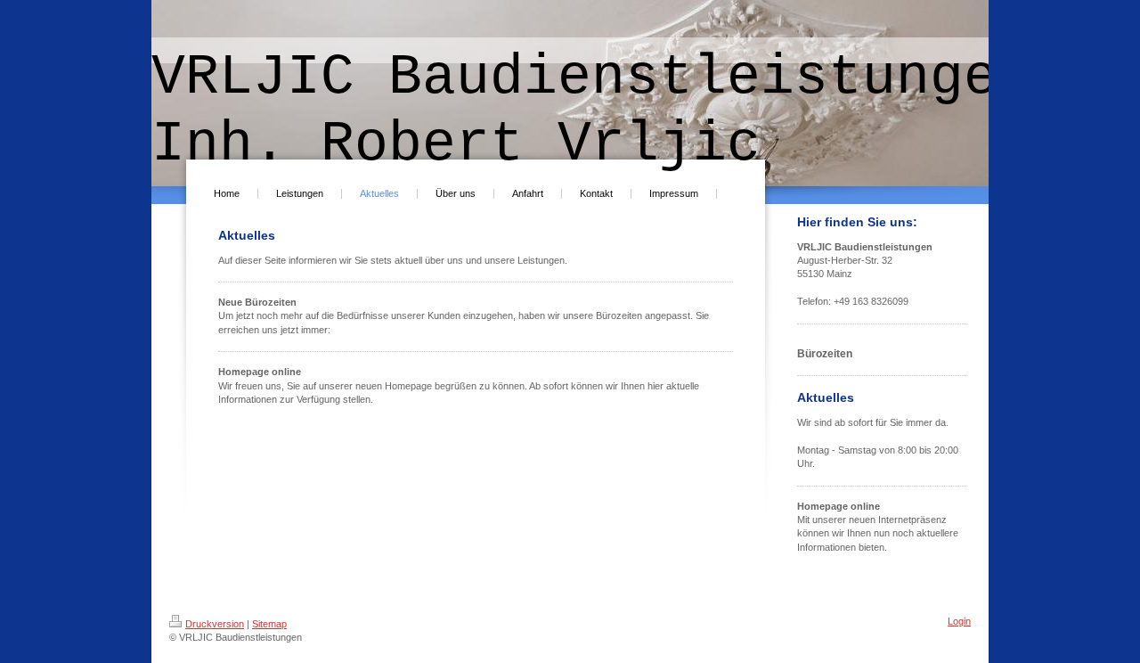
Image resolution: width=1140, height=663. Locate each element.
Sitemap (269, 623)
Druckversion (214, 623)
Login (959, 621)
